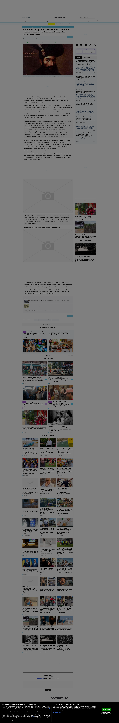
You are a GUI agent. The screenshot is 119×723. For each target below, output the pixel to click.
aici (33, 716)
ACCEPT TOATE (106, 709)
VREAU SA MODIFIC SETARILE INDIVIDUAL (106, 713)
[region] (59, 712)
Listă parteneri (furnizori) (57, 712)
